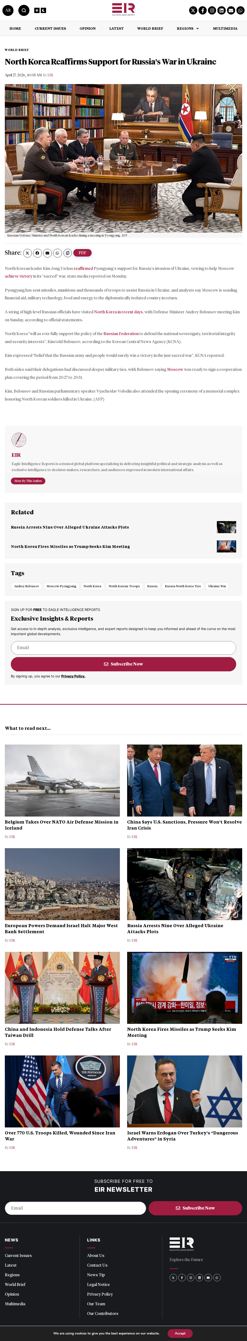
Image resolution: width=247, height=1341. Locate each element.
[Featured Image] (226, 527)
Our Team (96, 1303)
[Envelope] (231, 10)
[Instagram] (212, 10)
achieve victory (18, 276)
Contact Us (97, 1265)
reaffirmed (83, 268)
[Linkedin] (221, 10)
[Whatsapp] (240, 10)
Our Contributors (102, 1313)
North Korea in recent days (118, 311)
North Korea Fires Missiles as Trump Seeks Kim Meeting (70, 546)
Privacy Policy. (73, 676)
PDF (82, 253)
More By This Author (28, 481)
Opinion (88, 28)
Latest (116, 28)
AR (8, 10)
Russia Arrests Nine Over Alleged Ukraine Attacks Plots (70, 527)
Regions (185, 28)
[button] (27, 253)
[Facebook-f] (203, 10)
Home (15, 28)
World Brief (150, 28)
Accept (180, 1333)
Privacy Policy (100, 1294)
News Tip (96, 1274)
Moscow (175, 369)
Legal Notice (98, 1284)
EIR (50, 75)
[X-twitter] (193, 10)
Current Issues (50, 28)
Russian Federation (121, 333)
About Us (95, 1255)
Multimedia (225, 28)
